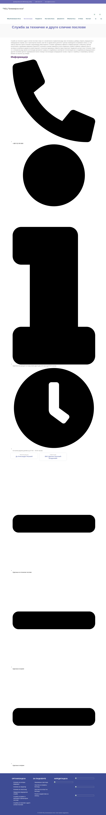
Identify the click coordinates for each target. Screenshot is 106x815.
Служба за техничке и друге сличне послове (21, 804)
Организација (28, 19)
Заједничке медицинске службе (20, 793)
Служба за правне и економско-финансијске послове (20, 798)
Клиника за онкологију (20, 789)
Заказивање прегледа (41, 782)
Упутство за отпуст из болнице (41, 790)
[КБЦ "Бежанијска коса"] (13, 9)
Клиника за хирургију (19, 787)
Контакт (88, 19)
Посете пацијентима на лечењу (41, 795)
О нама (80, 19)
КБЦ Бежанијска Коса (14, 19)
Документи (60, 19)
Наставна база (49, 19)
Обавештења (71, 19)
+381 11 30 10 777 (38, 1)
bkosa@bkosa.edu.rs (50, 1)
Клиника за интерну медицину (19, 783)
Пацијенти (38, 19)
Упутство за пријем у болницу (41, 786)
